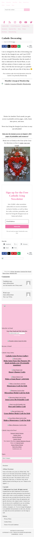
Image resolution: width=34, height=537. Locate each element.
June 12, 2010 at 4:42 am (8, 294)
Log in (21, 534)
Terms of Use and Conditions (11, 524)
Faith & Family (20, 443)
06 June (12, 271)
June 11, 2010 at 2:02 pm (8, 283)
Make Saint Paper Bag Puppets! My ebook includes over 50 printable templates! (17, 363)
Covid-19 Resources (15, 26)
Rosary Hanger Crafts (17, 372)
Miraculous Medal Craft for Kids (17, 393)
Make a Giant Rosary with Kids (17, 379)
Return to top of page (17, 530)
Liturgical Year (25, 26)
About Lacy (26, 2)
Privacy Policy (7, 519)
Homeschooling (12, 31)
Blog (20, 2)
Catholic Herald (17, 439)
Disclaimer (5, 465)
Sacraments (4, 29)
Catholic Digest (17, 435)
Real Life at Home (17, 447)
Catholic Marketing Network (23, 441)
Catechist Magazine (17, 437)
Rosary (24, 29)
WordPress (14, 534)
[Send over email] (18, 46)
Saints (19, 29)
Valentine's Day (13, 273)
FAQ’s (3, 5)
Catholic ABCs (5, 26)
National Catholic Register (17, 433)
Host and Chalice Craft (17, 406)
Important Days (12, 29)
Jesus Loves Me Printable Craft (17, 399)
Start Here (15, 2)
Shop (13, 5)
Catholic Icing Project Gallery (17, 356)
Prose (15, 532)
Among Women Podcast (17, 445)
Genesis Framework (25, 532)
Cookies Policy (8, 521)
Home (3, 2)
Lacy (14, 42)
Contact (8, 5)
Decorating (17, 271)
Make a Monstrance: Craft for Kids (17, 420)
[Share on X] (9, 46)
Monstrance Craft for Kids (17, 386)
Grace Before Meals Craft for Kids (17, 413)
